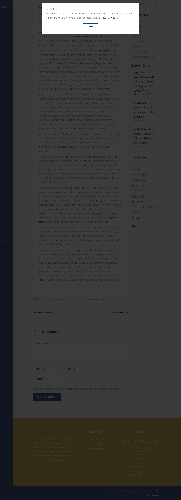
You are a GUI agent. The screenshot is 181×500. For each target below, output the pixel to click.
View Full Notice (109, 17)
